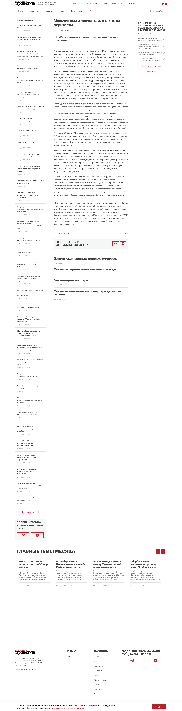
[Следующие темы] (163, 551)
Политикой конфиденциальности (67, 707)
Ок (159, 706)
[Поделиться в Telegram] (115, 243)
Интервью (48, 10)
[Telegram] (162, 3)
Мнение (61, 10)
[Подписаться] (166, 3)
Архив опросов (151, 71)
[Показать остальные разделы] (90, 10)
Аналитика (33, 10)
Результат (157, 66)
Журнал (97, 684)
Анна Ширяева (64, 233)
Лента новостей (25, 21)
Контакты (70, 656)
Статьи (20, 10)
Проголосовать (145, 66)
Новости (97, 656)
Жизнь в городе (76, 10)
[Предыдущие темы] (158, 551)
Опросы (97, 693)
